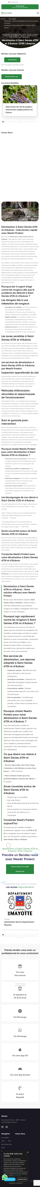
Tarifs (3, 1141)
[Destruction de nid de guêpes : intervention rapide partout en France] (20, 94)
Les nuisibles (12, 19)
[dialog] (16, 1167)
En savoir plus (17, 1175)
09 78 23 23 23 (12, 59)
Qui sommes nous (6, 1144)
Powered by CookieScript (16, 1183)
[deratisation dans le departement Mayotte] (20, 903)
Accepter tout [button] (9, 1179)
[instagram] (7, 1127)
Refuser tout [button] (22, 1179)
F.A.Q (9, 1141)
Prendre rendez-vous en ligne (20, 866)
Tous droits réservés (33, 1181)
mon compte (14, 2)
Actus (3, 1147)
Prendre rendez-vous (11, 76)
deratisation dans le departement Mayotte (19, 923)
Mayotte (7, 919)
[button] (3, 121)
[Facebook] (2, 1127)
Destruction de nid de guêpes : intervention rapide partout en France (19, 110)
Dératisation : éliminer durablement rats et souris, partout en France (21, 22)
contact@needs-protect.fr (9, 1122)
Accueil (3, 19)
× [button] (27, 1152)
